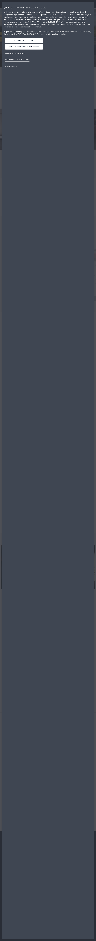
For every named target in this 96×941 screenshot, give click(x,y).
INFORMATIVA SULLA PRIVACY (17, 60)
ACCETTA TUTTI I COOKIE (24, 40)
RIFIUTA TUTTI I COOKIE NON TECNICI (24, 47)
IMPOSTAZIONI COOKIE (15, 53)
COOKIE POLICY (11, 66)
